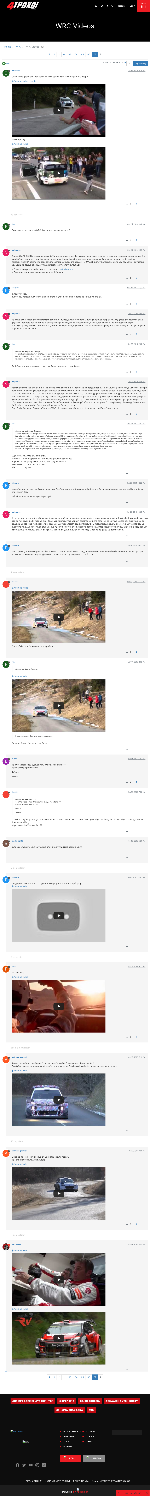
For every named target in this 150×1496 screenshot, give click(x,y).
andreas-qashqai (19, 1057)
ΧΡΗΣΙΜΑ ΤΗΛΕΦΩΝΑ (69, 1410)
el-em (14, 759)
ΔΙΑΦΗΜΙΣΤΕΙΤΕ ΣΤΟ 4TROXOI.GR (111, 1481)
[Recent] (102, 6)
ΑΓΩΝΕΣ (91, 1431)
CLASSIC (91, 1436)
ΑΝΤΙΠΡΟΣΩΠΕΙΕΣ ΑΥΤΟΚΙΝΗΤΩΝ (33, 1401)
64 (76, 54)
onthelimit (16, 70)
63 (70, 54)
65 (82, 54)
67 (95, 54)
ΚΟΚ (91, 1410)
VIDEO (89, 1441)
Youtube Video (24, 81)
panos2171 (16, 1244)
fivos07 (15, 966)
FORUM (67, 1446)
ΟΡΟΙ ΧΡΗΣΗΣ (33, 1481)
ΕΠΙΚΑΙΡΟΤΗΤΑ (72, 1431)
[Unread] (96, 6)
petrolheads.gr (67, 269)
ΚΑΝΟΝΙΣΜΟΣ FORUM (57, 1481)
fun (13, 224)
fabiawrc (15, 288)
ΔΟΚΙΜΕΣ (68, 1436)
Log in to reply (140, 63)
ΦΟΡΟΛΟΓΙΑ (66, 1401)
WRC (8, 63)
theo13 (15, 582)
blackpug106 (17, 841)
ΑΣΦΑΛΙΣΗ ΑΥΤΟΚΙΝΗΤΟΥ (121, 1401)
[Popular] (107, 6)
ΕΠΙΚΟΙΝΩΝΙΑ (81, 1481)
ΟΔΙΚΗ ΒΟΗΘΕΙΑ (90, 1401)
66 (88, 54)
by (69, 1491)
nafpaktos (16, 250)
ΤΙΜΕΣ (67, 1441)
